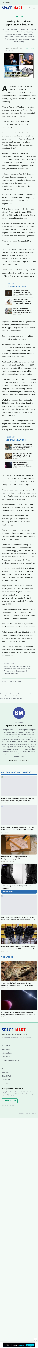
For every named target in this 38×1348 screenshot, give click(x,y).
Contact (5, 1083)
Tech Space (6, 1049)
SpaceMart (6, 1046)
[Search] (29, 8)
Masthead (5, 1072)
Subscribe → (9, 1100)
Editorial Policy (7, 1076)
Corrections (6, 1080)
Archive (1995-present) (10, 1060)
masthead (18, 698)
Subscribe (6, 2)
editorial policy (19, 756)
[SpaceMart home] (12, 8)
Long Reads (6, 1057)
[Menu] (34, 8)
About (4, 1069)
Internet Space (7, 1053)
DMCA (34, 1114)
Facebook (13, 681)
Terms (28, 1114)
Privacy (21, 1114)
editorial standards (6, 698)
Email (20, 681)
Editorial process (29, 48)
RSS (13, 1105)
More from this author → (19, 760)
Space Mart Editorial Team (14, 48)
